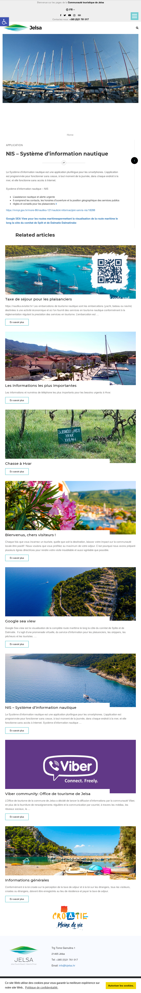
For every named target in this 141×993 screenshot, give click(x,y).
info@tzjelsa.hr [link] (67, 965)
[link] (4, 21)
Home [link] (70, 134)
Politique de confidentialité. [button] (41, 987)
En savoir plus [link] (17, 322)
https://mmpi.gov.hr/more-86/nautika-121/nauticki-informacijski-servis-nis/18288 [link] (50, 210)
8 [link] (56, 203)
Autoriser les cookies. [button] (121, 985)
